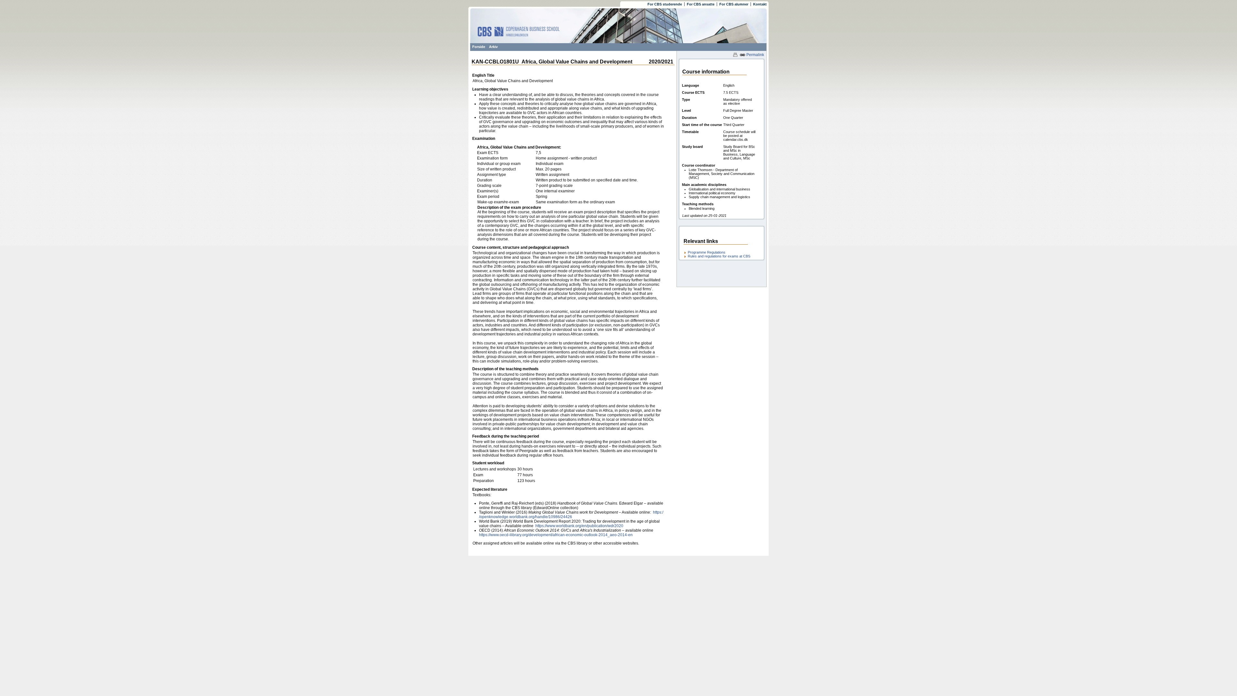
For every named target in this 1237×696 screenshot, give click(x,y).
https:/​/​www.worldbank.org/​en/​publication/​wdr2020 (578, 526)
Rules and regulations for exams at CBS (719, 256)
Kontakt (760, 4)
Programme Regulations (706, 252)
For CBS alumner (733, 4)
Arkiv (493, 47)
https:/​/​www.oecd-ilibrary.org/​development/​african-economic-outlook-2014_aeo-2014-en (556, 535)
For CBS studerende (664, 4)
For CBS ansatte (700, 4)
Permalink (754, 55)
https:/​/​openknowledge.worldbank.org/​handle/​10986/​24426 (571, 514)
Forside (478, 47)
